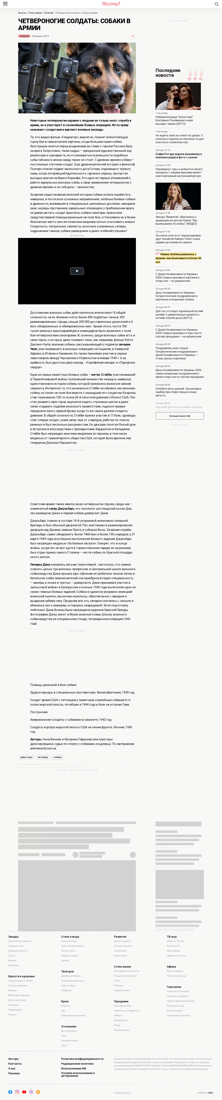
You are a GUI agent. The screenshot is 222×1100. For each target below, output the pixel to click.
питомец (43, 757)
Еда (63, 1010)
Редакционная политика (77, 1063)
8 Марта (118, 1015)
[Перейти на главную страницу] (111, 4)
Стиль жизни (122, 966)
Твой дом (67, 971)
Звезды (13, 936)
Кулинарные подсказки (73, 1015)
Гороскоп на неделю (177, 996)
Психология (120, 951)
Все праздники (121, 1030)
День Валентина (122, 1006)
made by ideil (205, 1093)
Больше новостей (179, 416)
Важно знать (120, 955)
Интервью (13, 965)
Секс (63, 1036)
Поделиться (133, 36)
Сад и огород (68, 985)
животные (26, 757)
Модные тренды (69, 955)
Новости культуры (176, 976)
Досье (11, 955)
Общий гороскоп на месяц (180, 1001)
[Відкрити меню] (5, 3)
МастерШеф (173, 951)
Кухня (65, 1001)
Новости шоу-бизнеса (19, 941)
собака (57, 757)
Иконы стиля (68, 951)
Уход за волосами (17, 985)
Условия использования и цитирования (78, 1074)
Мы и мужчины (68, 1031)
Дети (64, 1045)
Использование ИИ (73, 1068)
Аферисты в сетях (176, 955)
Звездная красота (17, 951)
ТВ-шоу (172, 936)
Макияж (12, 990)
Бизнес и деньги (122, 941)
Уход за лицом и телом (20, 981)
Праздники (121, 1001)
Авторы (13, 1059)
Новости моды (69, 941)
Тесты (117, 981)
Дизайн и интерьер (71, 976)
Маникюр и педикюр (18, 995)
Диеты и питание (17, 1000)
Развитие (120, 936)
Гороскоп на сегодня (178, 991)
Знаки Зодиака (175, 1010)
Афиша (171, 966)
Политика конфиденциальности (82, 1059)
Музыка (12, 960)
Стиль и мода (70, 936)
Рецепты (65, 1006)
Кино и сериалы (175, 971)
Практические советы (72, 946)
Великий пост (121, 1020)
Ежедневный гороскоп (178, 1015)
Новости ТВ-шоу (175, 941)
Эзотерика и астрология (126, 971)
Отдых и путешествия (125, 976)
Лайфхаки (66, 990)
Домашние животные (72, 981)
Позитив (24, 36)
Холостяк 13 (173, 946)
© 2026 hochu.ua (122, 1093)
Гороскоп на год (175, 1006)
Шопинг (65, 960)
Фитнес (12, 1014)
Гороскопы (174, 987)
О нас (11, 1068)
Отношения (68, 1026)
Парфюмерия (15, 1010)
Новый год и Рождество (126, 1010)
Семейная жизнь (69, 1040)
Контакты (15, 1063)
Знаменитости (16, 946)
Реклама (14, 1073)
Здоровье (13, 1005)
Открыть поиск (216, 4)
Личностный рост (123, 946)
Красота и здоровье (21, 976)
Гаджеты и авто (122, 990)
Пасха (117, 1025)
